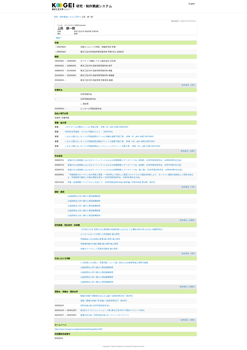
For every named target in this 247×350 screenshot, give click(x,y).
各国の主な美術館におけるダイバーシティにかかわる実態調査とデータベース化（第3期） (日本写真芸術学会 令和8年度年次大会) (124, 160)
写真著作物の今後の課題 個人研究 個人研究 (99, 244)
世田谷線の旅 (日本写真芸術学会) (94, 305)
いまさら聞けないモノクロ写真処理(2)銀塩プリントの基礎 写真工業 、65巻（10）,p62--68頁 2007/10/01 (110, 141)
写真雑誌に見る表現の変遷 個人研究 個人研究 (100, 239)
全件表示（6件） (189, 85)
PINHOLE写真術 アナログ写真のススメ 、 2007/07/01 (89, 132)
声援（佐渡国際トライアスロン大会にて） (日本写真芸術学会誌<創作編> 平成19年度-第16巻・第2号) (111, 182)
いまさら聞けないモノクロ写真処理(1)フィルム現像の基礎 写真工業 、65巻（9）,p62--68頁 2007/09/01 (109, 136)
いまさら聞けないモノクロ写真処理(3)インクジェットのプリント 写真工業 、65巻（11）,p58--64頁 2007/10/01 (112, 146)
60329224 (59, 338)
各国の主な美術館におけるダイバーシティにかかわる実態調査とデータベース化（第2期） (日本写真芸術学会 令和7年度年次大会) (124, 165)
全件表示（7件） (189, 187)
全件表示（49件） (188, 320)
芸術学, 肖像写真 (62, 118)
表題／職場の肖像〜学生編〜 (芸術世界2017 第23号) (103, 300)
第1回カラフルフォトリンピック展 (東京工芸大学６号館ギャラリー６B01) (112, 310)
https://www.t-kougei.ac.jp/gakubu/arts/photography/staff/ (78, 329)
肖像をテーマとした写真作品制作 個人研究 (99, 249)
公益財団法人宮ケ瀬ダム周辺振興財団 (84, 196)
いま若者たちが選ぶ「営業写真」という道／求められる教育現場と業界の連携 (114, 262)
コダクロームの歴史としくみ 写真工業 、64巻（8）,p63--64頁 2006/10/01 (96, 127)
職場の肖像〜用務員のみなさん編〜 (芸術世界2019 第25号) (106, 296)
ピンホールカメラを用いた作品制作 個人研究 (100, 234)
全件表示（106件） (188, 220)
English (192, 4)
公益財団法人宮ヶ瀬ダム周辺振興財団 (84, 206)
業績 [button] (58, 38)
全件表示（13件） (188, 151)
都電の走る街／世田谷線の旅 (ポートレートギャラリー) (104, 315)
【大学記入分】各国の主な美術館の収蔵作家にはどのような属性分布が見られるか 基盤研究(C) (121, 229)
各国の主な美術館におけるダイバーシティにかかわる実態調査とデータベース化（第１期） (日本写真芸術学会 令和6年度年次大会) (125, 170)
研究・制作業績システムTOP (66, 17)
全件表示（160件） (188, 287)
